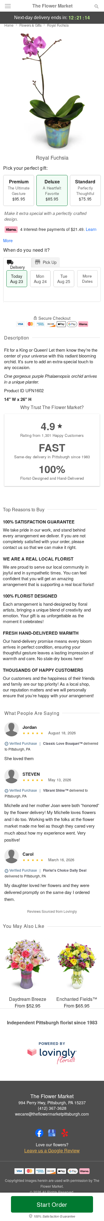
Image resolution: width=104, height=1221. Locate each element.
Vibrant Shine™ (55, 790)
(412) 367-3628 (52, 1108)
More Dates (87, 278)
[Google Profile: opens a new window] (52, 1133)
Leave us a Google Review (52, 1150)
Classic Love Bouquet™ (63, 743)
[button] (91, 1208)
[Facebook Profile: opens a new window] (39, 1133)
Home (9, 25)
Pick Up (50, 262)
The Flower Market (52, 5)
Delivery (17, 265)
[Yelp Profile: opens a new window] (65, 1133)
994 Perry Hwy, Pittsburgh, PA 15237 (52, 1102)
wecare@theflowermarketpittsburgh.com (52, 1114)
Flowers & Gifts (30, 25)
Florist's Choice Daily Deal (64, 870)
